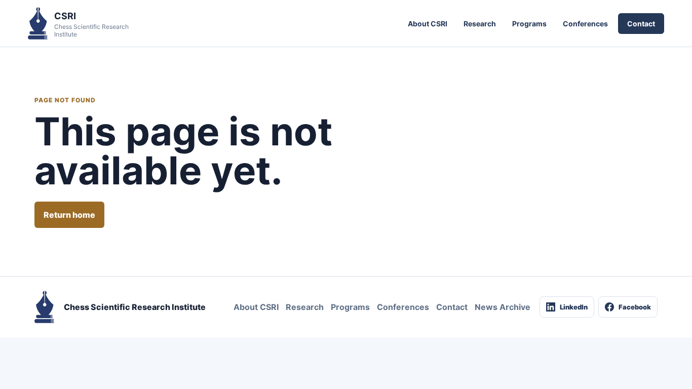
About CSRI (427, 23)
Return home (69, 215)
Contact (641, 23)
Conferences (585, 23)
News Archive (502, 307)
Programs (529, 23)
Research (480, 23)
